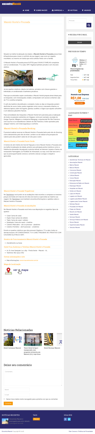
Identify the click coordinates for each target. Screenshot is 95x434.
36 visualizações (86, 121)
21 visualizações (83, 131)
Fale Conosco (73, 431)
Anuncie (87, 10)
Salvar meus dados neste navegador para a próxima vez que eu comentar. (32, 399)
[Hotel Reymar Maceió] (53, 339)
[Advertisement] (33, 40)
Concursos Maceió (75, 170)
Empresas (58, 10)
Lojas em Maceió (75, 193)
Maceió (36, 419)
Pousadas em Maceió (76, 206)
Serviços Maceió (75, 217)
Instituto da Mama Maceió (72, 132)
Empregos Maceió (75, 186)
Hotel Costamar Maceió (12, 348)
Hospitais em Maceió (76, 188)
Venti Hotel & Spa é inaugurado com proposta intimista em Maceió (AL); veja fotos (32, 351)
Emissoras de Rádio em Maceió (79, 183)
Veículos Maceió (75, 227)
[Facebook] (65, 419)
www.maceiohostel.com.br (29, 260)
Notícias (73, 10)
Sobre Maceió (41, 10)
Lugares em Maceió (76, 196)
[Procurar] (88, 25)
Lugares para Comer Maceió (78, 201)
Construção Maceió (76, 173)
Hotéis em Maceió (75, 191)
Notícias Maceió (75, 204)
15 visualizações (81, 145)
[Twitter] (69, 419)
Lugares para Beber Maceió (78, 199)
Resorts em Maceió (76, 212)
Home (26, 10)
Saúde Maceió (74, 214)
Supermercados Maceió (77, 225)
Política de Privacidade (85, 431)
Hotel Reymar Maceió (52, 348)
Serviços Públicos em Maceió (79, 219)
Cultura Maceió (74, 175)
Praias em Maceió (75, 209)
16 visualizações (82, 139)
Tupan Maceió (73, 120)
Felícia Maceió (73, 125)
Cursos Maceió (74, 178)
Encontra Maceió (7, 431)
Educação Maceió (75, 180)
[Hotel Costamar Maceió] (13, 339)
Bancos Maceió (74, 167)
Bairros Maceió (74, 165)
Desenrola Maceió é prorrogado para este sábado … (20, 420)
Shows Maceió (74, 222)
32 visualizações (85, 126)
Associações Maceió (76, 162)
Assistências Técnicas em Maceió (80, 160)
